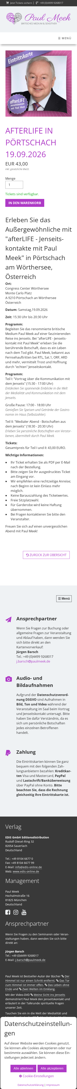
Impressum (53, 1085)
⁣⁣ (24, 912)
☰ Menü (64, 38)
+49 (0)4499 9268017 (51, 2)
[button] (46, 555)
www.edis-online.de (26, 871)
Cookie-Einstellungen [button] (38, 1076)
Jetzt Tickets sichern (21, 2)
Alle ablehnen (23, 1068)
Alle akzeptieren (52, 1068)
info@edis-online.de (28, 867)
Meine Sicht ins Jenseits (49, 995)
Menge (10, 178)
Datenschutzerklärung (31, 1085)
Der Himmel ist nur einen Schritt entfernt (37, 978)
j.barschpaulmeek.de (33, 661)
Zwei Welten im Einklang (38, 989)
